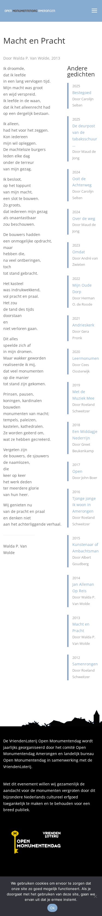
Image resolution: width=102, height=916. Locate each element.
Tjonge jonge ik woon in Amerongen (84, 505)
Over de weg (83, 218)
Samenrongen (85, 663)
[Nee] (95, 896)
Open (77, 471)
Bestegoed (81, 92)
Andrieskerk (83, 325)
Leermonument (86, 358)
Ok (52, 908)
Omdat (78, 251)
